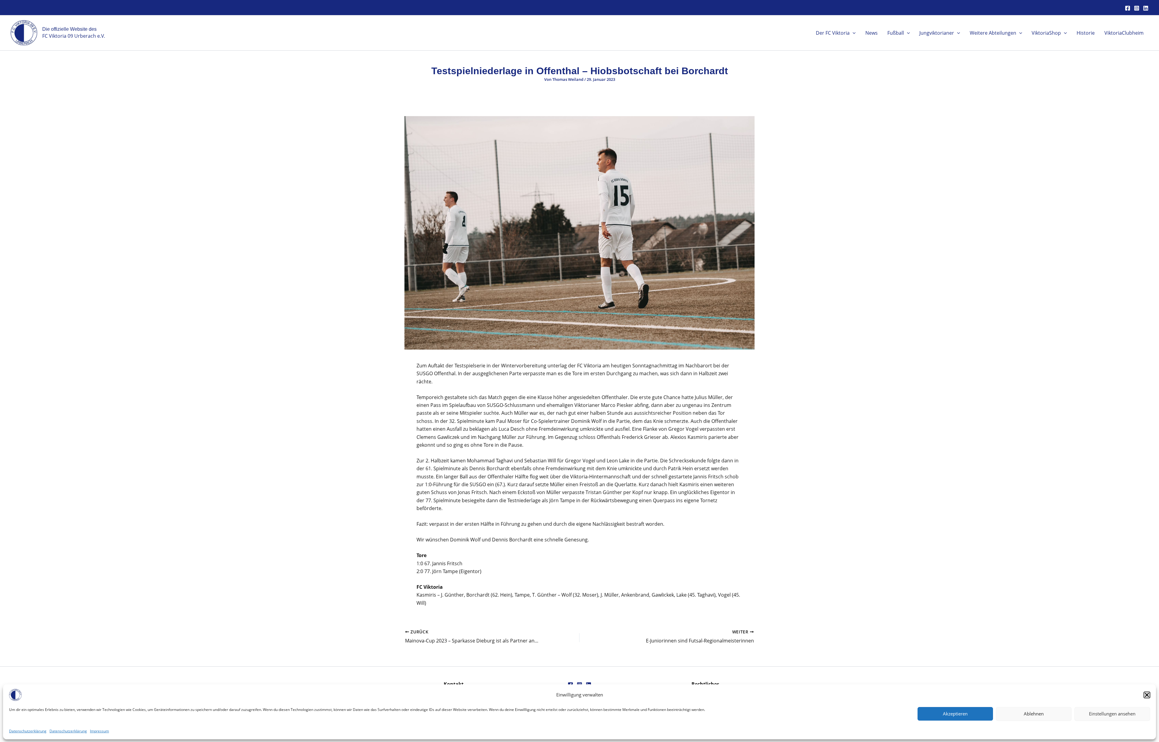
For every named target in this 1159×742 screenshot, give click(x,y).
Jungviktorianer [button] (936, 33)
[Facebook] (1127, 8)
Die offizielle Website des (69, 29)
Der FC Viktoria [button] (833, 33)
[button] (1147, 695)
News (871, 33)
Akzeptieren (955, 714)
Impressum (99, 731)
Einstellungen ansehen (1112, 714)
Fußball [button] (895, 33)
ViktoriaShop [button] (1046, 33)
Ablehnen (1034, 714)
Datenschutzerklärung (27, 731)
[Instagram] (1136, 8)
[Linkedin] (1145, 8)
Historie (1086, 33)
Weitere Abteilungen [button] (993, 33)
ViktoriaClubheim (1124, 33)
